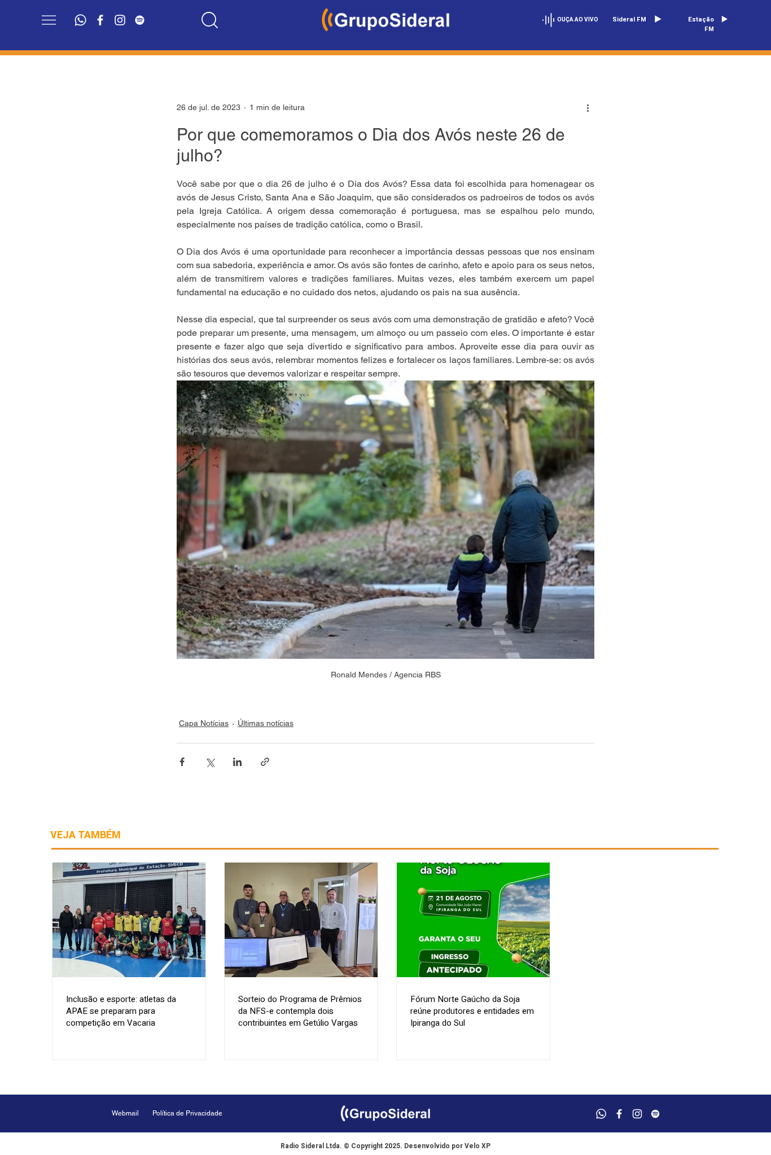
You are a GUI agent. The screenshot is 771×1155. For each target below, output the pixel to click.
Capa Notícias (204, 723)
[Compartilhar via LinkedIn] (237, 761)
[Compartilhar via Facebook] (182, 761)
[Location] (209, 19)
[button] (49, 20)
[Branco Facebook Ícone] (100, 20)
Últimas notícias (265, 723)
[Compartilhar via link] (265, 761)
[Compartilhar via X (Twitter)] (209, 761)
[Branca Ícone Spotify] (140, 20)
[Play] (657, 19)
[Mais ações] (587, 107)
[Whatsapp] (80, 20)
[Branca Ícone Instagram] (120, 20)
